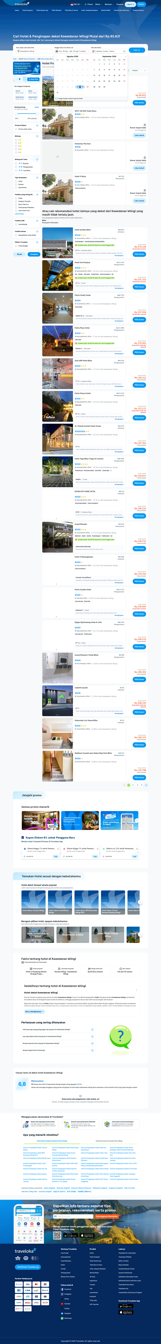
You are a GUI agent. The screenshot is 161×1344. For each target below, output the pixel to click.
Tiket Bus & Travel (96, 1265)
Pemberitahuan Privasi (126, 1269)
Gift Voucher (94, 1304)
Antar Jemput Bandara (98, 1269)
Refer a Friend (123, 1261)
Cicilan (63, 1269)
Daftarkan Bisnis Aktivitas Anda (130, 1281)
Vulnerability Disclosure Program (130, 1293)
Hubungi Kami (66, 1257)
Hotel (92, 1253)
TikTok (66, 1299)
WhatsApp (68, 1318)
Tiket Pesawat (95, 1257)
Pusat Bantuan (66, 1261)
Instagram (67, 1294)
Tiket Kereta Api (95, 1261)
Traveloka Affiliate (125, 1257)
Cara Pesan (65, 1253)
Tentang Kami (65, 1273)
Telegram (67, 1313)
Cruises (92, 1285)
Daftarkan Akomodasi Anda (128, 1277)
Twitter (67, 1309)
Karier (63, 1265)
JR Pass (92, 1277)
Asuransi (93, 1296)
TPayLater (93, 1300)
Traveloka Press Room (126, 1285)
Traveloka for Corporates (127, 1253)
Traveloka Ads (123, 1289)
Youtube (67, 1304)
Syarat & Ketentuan (125, 1273)
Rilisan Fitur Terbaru (68, 1277)
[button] (130, 4)
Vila (91, 1289)
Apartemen (94, 1293)
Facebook (67, 1289)
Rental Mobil (94, 1273)
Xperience (93, 1281)
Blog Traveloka (124, 1265)
